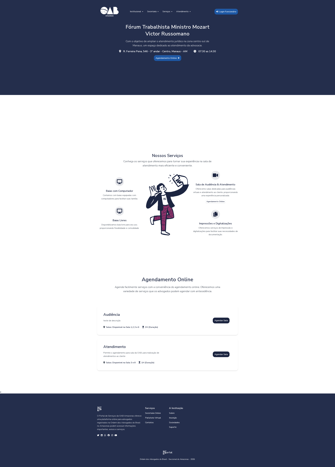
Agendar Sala (221, 320)
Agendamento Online (166, 58)
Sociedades (174, 422)
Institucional (136, 11)
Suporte (173, 427)
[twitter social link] (98, 435)
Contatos (149, 422)
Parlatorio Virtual (153, 417)
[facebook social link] (109, 435)
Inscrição (173, 417)
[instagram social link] (112, 435)
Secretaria (152, 11)
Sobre (172, 413)
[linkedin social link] (102, 435)
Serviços (167, 11)
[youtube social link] (116, 435)
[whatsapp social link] (105, 435)
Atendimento (182, 11)
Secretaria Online (153, 413)
